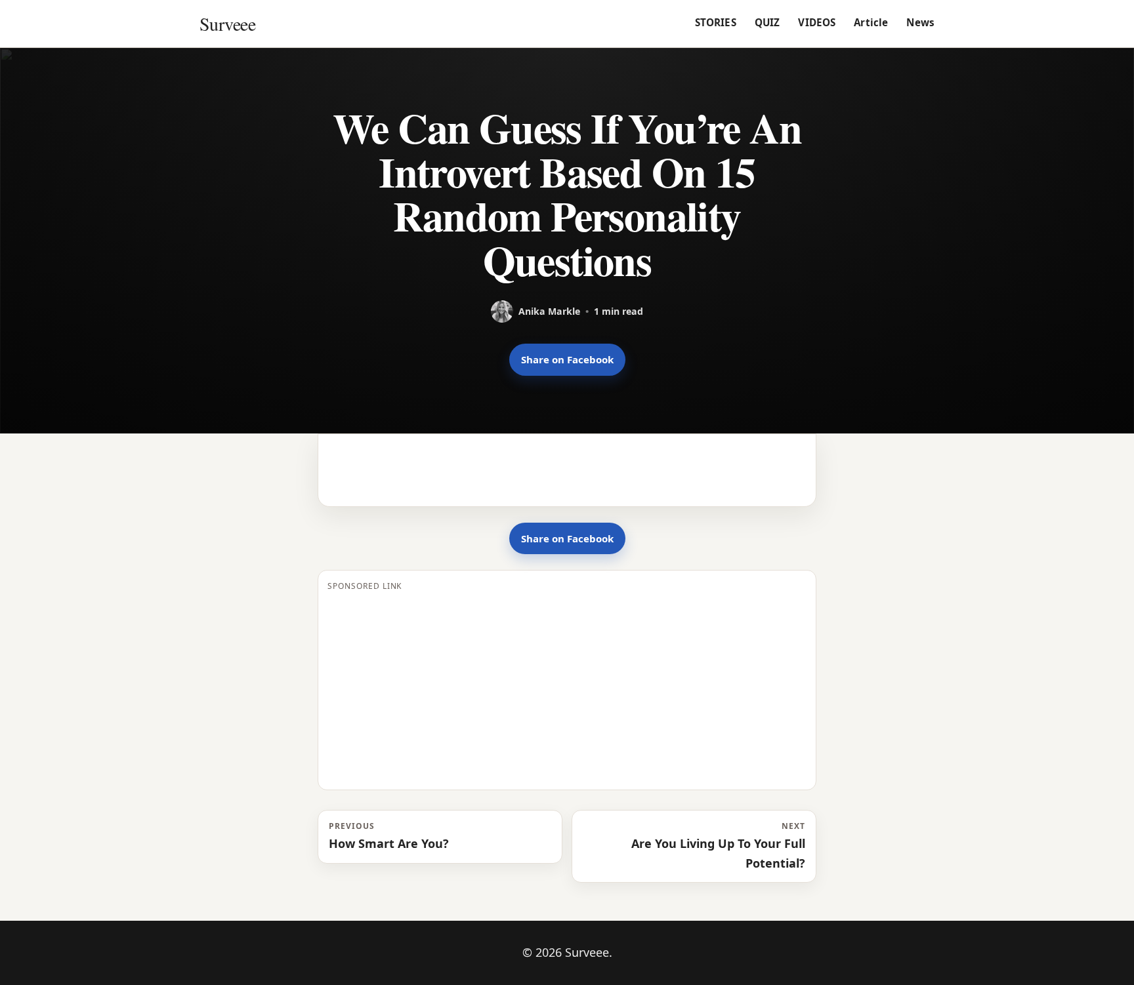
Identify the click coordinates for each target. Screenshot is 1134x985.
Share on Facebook (567, 359)
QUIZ (767, 22)
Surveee (227, 23)
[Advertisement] (567, 688)
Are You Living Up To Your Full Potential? (718, 845)
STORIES (715, 22)
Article (871, 22)
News (920, 22)
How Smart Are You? (389, 835)
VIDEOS (816, 22)
